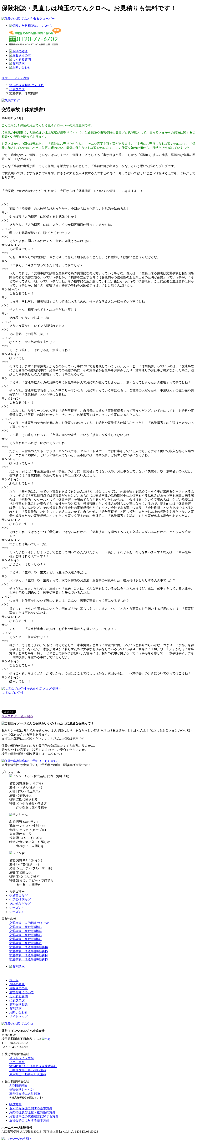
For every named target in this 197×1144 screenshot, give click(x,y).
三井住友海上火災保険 (24, 1093)
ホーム (13, 980)
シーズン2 (16, 911)
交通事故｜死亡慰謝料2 (25, 939)
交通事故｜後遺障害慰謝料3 (28, 959)
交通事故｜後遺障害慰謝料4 (28, 955)
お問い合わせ (18, 1012)
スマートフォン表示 (15, 78)
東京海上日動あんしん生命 (27, 1074)
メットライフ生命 (21, 1058)
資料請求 (15, 1008)
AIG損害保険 (18, 1085)
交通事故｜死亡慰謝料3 (25, 935)
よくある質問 (18, 996)
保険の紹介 (17, 984)
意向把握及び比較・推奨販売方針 (32, 1112)
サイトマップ (18, 1016)
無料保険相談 (18, 1004)
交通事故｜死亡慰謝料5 (25, 927)
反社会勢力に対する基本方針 (29, 1120)
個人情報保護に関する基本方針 (30, 1108)
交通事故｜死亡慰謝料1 (25, 943)
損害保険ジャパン (21, 1089)
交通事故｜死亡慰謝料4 (25, 931)
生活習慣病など (20, 899)
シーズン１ (17, 907)
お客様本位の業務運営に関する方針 (33, 1116)
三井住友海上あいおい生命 (27, 1070)
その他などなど (20, 903)
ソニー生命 (17, 1062)
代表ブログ (17, 1000)
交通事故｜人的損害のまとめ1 (30, 923)
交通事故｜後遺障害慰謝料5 (28, 951)
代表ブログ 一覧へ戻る (17, 716)
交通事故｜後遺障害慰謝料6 (28, 947)
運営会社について (21, 992)
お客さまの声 (18, 988)
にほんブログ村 (12, 692)
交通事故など (18, 895)
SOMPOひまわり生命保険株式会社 (33, 1066)
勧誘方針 (15, 1104)
